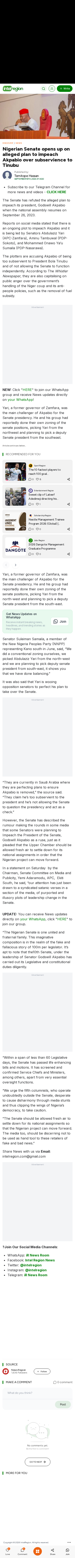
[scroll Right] (15, 564)
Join (63, 621)
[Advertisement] (37, 37)
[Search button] (43, 88)
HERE (27, 390)
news (19, 143)
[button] (7, 1552)
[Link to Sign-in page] (52, 88)
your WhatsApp (20, 400)
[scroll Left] (6, 564)
